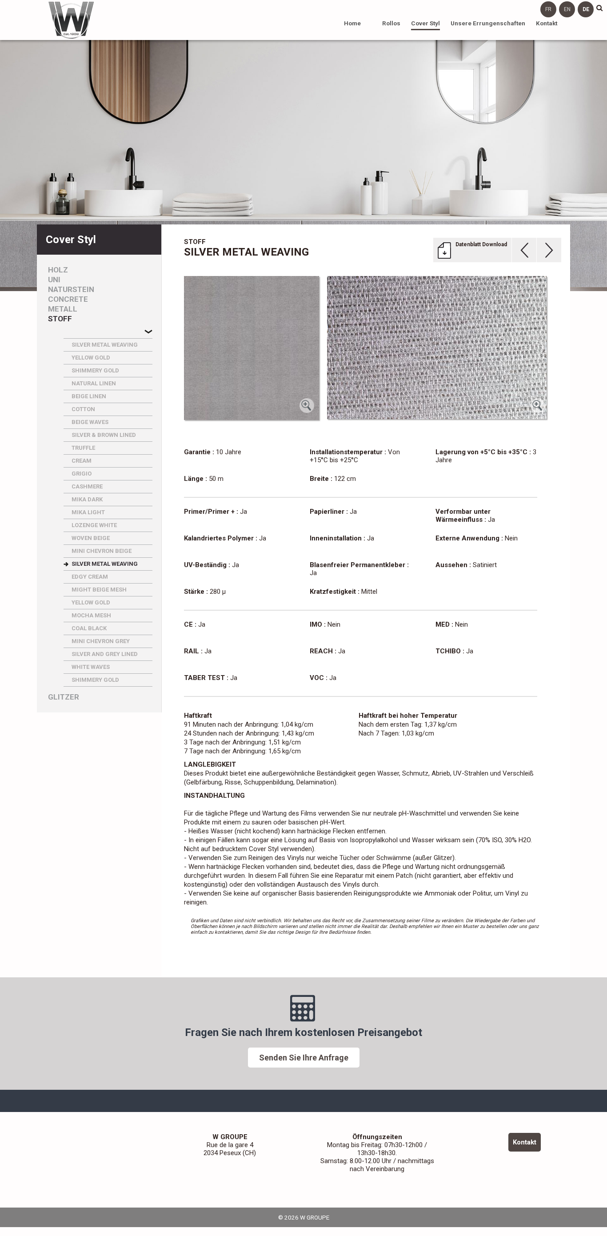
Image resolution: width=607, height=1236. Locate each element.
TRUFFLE (83, 447)
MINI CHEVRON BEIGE (102, 551)
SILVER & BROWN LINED (104, 435)
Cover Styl (425, 23)
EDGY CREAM (90, 576)
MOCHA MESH (91, 615)
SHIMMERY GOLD (95, 370)
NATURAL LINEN (94, 383)
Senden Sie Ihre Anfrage (303, 1057)
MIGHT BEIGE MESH (99, 589)
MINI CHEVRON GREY (101, 641)
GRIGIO (82, 473)
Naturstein (71, 289)
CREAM (82, 460)
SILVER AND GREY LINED (105, 654)
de (586, 9)
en (567, 9)
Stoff (60, 319)
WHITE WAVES (91, 667)
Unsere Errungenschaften (488, 23)
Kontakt (546, 23)
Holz (58, 270)
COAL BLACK (89, 628)
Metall (62, 309)
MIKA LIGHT (88, 512)
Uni (54, 279)
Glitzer (63, 697)
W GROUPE (71, 20)
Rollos (391, 23)
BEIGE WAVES (90, 422)
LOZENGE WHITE (94, 525)
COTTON (83, 409)
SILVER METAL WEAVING (105, 344)
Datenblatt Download (481, 244)
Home (352, 23)
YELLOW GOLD (91, 357)
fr (548, 9)
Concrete (68, 299)
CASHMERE (87, 486)
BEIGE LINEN (89, 396)
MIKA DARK (87, 499)
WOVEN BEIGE (91, 538)
